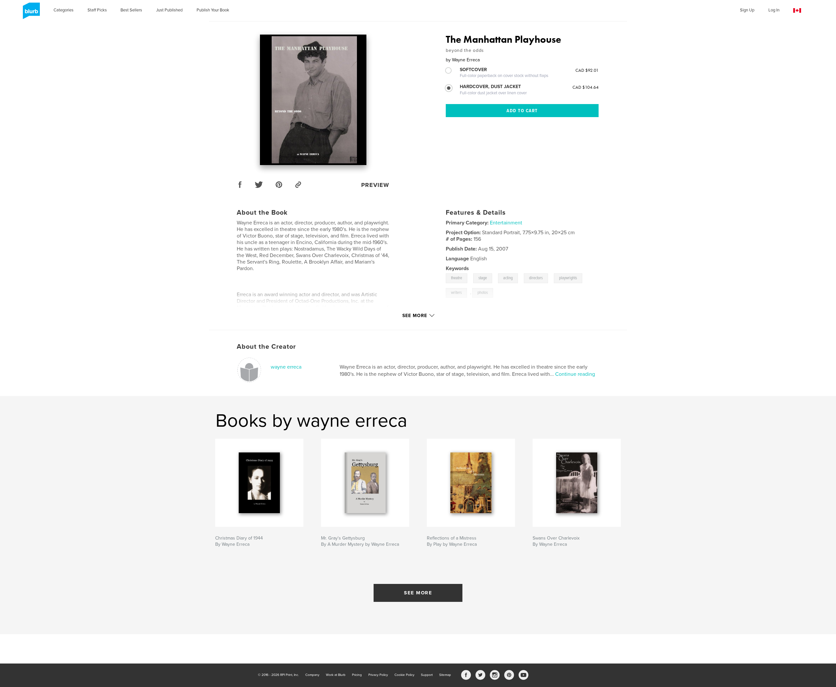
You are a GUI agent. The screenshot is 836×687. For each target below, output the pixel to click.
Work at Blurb (336, 675)
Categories (63, 10)
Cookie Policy (404, 675)
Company (312, 675)
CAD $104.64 (585, 87)
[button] (797, 11)
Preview (375, 185)
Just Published (169, 10)
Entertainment (506, 223)
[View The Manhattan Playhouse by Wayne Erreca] (313, 100)
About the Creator (266, 347)
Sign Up (747, 10)
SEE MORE (418, 593)
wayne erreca (286, 367)
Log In (774, 10)
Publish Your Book (213, 10)
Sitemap (445, 675)
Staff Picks (97, 10)
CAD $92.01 (587, 70)
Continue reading (575, 374)
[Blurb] (30, 13)
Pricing (357, 675)
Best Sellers (131, 10)
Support (427, 675)
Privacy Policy (378, 675)
